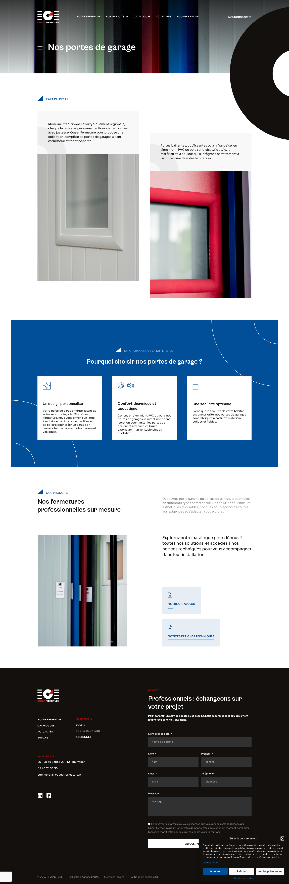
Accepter (215, 871)
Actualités (163, 16)
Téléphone (207, 773)
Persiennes (83, 736)
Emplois (42, 737)
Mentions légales (114, 876)
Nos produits (115, 16)
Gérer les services (211, 862)
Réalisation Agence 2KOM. (83, 876)
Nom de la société (159, 733)
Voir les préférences (270, 871)
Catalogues (142, 16)
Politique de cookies (243, 878)
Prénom (206, 753)
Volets (80, 724)
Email (151, 773)
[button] (282, 838)
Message (153, 793)
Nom (151, 753)
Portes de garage (88, 730)
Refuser (241, 871)
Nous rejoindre (187, 16)
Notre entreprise (88, 16)
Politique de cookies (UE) (144, 876)
